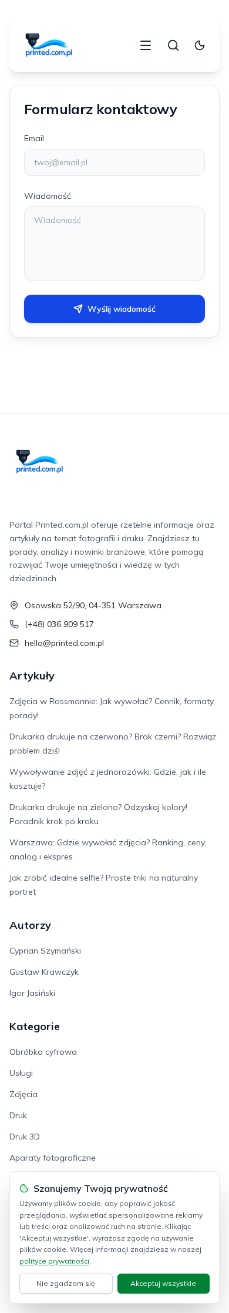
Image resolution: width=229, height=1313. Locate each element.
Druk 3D (24, 1136)
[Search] (173, 45)
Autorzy (30, 925)
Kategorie (34, 1026)
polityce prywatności (54, 1261)
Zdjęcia (23, 1094)
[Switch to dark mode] (199, 45)
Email (34, 138)
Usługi (21, 1073)
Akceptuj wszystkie (163, 1283)
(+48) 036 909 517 (59, 624)
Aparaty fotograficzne (52, 1157)
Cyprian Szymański (45, 950)
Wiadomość (47, 196)
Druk (18, 1115)
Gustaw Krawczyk (44, 972)
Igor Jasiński (32, 993)
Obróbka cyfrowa (43, 1052)
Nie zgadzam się (65, 1283)
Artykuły (32, 675)
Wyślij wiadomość (121, 309)
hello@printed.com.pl (64, 643)
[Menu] (145, 45)
